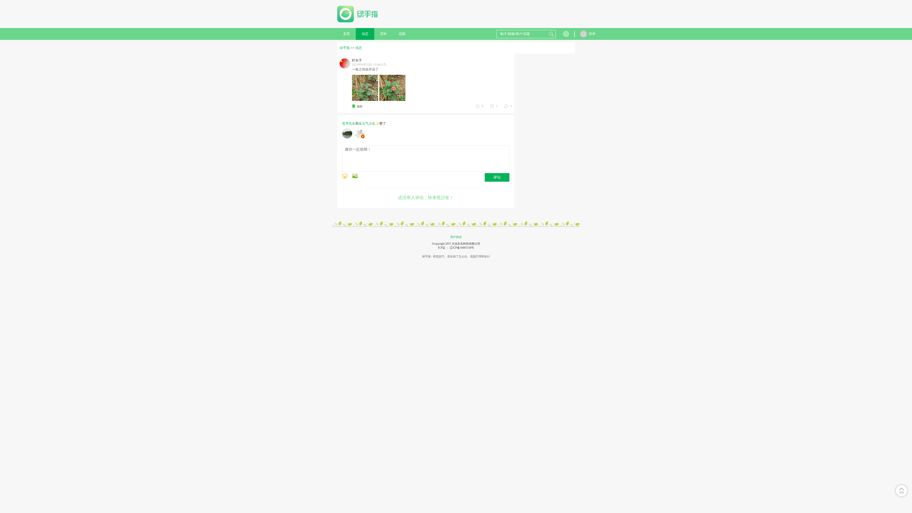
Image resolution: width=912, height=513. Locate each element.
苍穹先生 (348, 123)
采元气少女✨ (369, 123)
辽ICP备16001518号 (462, 247)
